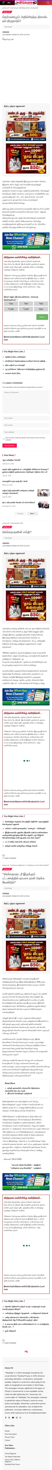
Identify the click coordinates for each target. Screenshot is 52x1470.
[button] (4, 2)
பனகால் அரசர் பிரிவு (12, 373)
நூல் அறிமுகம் (10, 1331)
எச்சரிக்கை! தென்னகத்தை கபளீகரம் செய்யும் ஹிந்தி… (26, 361)
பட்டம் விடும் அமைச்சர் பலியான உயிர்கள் (20, 842)
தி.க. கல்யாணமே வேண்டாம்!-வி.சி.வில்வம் (18, 502)
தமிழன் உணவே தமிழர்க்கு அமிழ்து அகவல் (21, 846)
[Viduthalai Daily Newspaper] (26, 2)
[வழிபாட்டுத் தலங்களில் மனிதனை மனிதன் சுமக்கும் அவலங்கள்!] (43, 492)
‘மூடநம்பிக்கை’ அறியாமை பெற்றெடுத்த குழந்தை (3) (25, 369)
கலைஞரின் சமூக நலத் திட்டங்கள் (15, 481)
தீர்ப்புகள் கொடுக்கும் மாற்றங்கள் (19, 1093)
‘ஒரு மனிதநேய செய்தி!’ (11, 460)
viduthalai (5, 32)
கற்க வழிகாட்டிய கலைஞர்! (15, 365)
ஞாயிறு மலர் (7, 12)
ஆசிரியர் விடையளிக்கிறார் (15, 357)
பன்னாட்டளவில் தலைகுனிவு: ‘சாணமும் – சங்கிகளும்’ (25, 828)
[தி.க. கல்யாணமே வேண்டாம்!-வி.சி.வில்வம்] (43, 504)
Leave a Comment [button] (10, 858)
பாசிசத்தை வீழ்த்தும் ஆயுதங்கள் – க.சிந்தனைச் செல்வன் (26, 1313)
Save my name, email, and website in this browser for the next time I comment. (25, 439)
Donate (42, 317)
